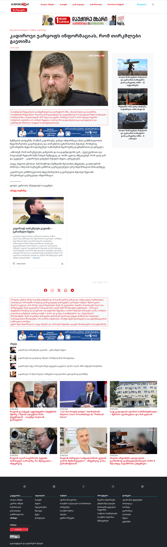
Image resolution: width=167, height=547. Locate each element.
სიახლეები (23, 30)
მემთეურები (103, 520)
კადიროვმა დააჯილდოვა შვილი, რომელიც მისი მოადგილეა (46, 358)
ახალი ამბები (47, 4)
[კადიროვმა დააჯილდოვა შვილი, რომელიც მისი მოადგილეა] (13, 358)
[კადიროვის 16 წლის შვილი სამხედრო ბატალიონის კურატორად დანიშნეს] (13, 374)
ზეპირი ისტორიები (106, 500)
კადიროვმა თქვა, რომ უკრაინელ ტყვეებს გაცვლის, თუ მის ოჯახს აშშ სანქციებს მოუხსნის (60, 366)
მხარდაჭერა (19, 10)
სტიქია (63, 514)
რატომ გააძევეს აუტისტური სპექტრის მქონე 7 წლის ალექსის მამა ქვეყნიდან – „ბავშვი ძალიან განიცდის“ (33, 415)
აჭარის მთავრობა (68, 500)
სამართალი (96, 4)
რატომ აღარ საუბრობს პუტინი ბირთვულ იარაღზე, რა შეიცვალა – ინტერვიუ (31, 461)
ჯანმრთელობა (17, 514)
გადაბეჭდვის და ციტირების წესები (26, 543)
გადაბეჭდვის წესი (100, 282)
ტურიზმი (126, 521)
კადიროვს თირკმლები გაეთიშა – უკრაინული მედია (42, 350)
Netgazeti (141, 4)
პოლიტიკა (127, 503)
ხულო (37, 503)
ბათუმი (63, 4)
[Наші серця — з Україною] (20, 4)
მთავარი (14, 30)
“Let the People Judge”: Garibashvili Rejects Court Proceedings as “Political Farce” (82, 414)
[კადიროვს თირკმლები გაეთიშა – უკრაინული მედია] (13, 349)
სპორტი (126, 507)
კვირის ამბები (16, 503)
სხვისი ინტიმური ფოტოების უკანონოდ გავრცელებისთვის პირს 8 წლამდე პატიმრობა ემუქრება (132, 461)
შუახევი (38, 510)
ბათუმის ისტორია (105, 517)
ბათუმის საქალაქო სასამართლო (75, 503)
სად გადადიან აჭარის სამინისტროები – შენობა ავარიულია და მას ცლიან (133, 413)
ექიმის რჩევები (67, 518)
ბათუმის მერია (67, 510)
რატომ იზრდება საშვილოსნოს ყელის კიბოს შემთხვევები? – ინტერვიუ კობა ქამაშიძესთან (83, 461)
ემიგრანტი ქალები (106, 503)
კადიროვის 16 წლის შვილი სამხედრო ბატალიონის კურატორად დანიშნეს (53, 374)
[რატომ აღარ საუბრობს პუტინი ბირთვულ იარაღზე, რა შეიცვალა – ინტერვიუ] (33, 440)
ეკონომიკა (127, 510)
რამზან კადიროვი (38, 30)
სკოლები (126, 514)
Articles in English (116, 4)
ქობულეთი (40, 518)
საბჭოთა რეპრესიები (107, 513)
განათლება (78, 4)
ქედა (37, 514)
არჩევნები (65, 507)
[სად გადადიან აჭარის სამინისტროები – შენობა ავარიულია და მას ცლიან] (133, 394)
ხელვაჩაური (41, 507)
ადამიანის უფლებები (132, 500)
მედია (125, 518)
